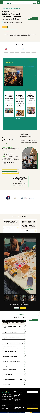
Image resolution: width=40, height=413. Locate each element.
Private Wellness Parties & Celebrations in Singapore (30, 96)
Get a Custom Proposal (23, 307)
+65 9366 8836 (21, 392)
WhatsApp (34, 3)
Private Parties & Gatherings (7, 406)
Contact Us (28, 2)
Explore (24, 2)
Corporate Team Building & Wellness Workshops (9, 96)
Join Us (19, 395)
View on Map (16, 400)
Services (18, 2)
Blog (21, 2)
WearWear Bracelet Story (19, 405)
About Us (15, 2)
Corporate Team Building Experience (6, 405)
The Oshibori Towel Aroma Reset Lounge (19, 408)
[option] (9, 104)
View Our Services (5, 26)
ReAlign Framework (18, 404)
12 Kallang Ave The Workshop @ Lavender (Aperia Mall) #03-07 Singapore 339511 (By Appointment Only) (19, 399)
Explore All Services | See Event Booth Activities (29, 89)
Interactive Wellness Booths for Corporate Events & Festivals (20, 96)
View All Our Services (20, 118)
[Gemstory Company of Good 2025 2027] (32, 391)
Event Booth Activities (6, 408)
